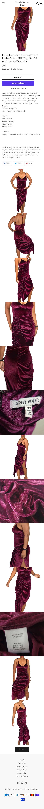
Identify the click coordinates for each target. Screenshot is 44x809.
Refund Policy (22, 770)
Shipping (5, 69)
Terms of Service (22, 776)
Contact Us (22, 763)
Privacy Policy (22, 773)
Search (22, 760)
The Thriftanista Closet (22, 3)
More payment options (18, 88)
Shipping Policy (21, 766)
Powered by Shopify (32, 789)
